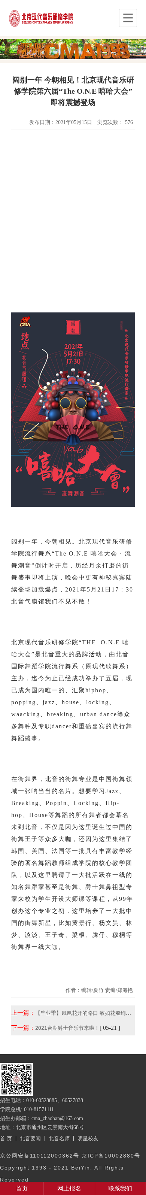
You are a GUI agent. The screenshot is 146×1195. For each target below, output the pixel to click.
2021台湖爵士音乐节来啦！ (67, 1028)
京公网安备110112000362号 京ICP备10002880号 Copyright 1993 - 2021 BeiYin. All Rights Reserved (70, 1168)
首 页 (6, 1138)
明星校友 (87, 1138)
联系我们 (120, 1188)
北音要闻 (30, 1138)
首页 (22, 1188)
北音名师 (59, 1138)
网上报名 (69, 1188)
